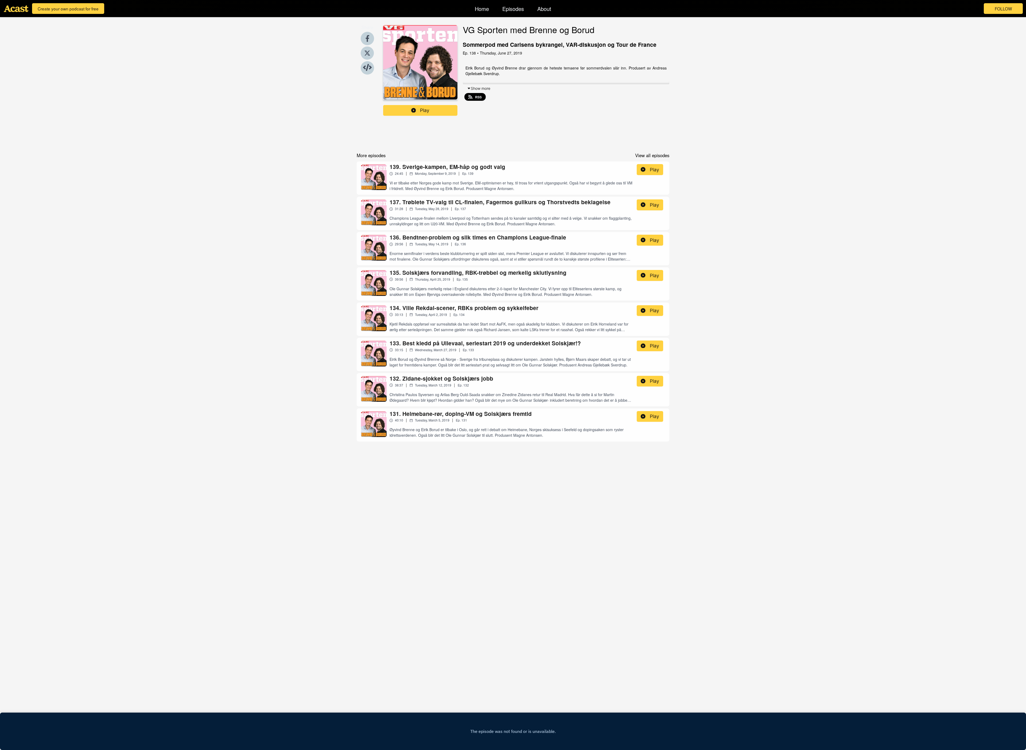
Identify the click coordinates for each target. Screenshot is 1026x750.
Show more (480, 88)
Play (424, 110)
